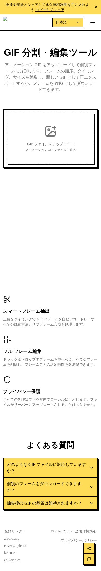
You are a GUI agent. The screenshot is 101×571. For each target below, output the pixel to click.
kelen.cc (10, 553)
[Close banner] (96, 7)
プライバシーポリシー (79, 540)
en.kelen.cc (12, 560)
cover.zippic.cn (15, 546)
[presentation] (50, 138)
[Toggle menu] (93, 22)
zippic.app (11, 538)
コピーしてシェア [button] (49, 10)
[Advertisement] (50, 222)
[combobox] (67, 22)
